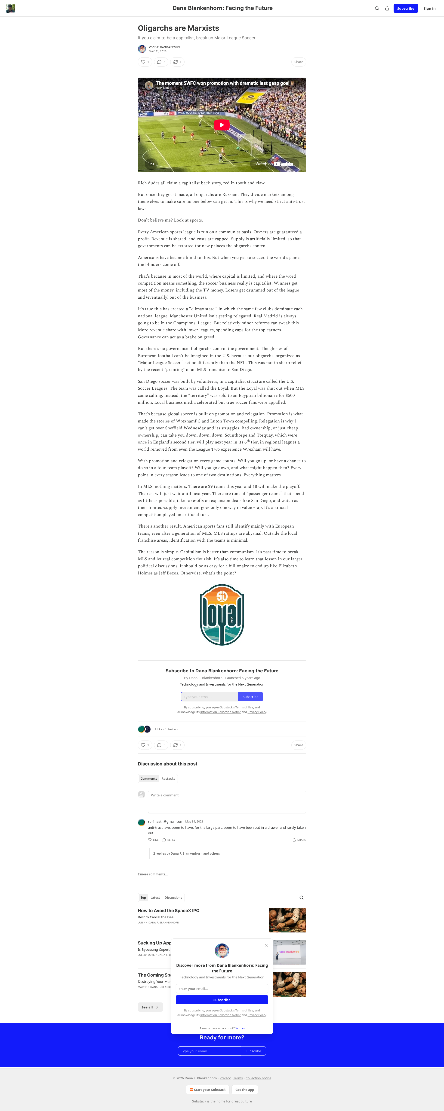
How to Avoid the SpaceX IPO (169, 910)
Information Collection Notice (220, 1015)
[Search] (377, 8)
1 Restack (171, 729)
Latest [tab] (155, 897)
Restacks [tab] (168, 779)
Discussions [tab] (173, 897)
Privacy (225, 1078)
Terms (238, 1078)
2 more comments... (153, 874)
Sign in (430, 8)
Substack (199, 1101)
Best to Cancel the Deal (156, 917)
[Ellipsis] (304, 821)
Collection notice (258, 1078)
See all (147, 1007)
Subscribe (405, 8)
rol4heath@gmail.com (165, 821)
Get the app (244, 1089)
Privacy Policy (257, 1015)
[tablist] (158, 778)
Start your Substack (210, 1089)
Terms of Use (244, 1010)
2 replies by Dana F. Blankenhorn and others (186, 853)
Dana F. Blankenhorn (164, 46)
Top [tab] (143, 897)
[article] (222, 920)
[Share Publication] (387, 8)
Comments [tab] (149, 779)
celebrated (207, 402)
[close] (266, 945)
